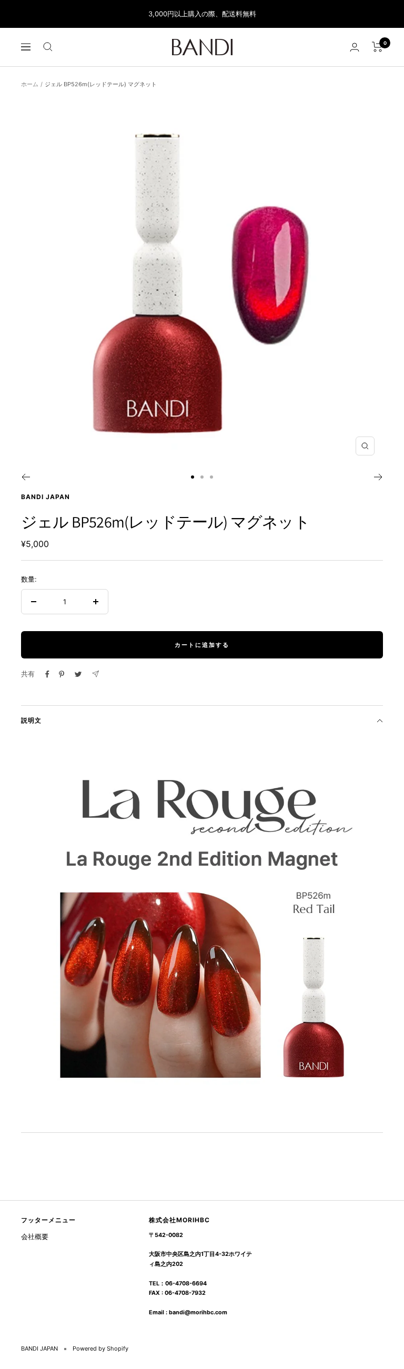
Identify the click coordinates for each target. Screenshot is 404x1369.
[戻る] (25, 477)
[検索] (48, 47)
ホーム (29, 84)
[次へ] (378, 477)
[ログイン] (354, 47)
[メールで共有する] (95, 674)
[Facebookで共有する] (47, 674)
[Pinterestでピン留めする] (61, 674)
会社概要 (34, 1236)
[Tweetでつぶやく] (78, 674)
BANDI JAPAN (45, 497)
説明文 (31, 720)
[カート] (377, 47)
